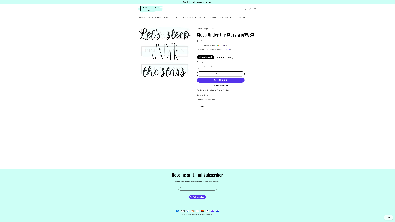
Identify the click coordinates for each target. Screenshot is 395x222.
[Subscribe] (214, 188)
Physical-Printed (205, 57)
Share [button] (201, 106)
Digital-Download (224, 57)
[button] (141, 17)
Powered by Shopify (206, 214)
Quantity (200, 62)
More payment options (221, 85)
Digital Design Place (194, 214)
